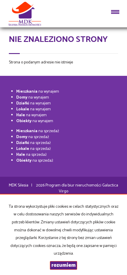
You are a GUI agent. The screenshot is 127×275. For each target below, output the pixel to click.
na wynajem (37, 91)
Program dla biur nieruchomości (73, 185)
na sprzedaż (37, 131)
